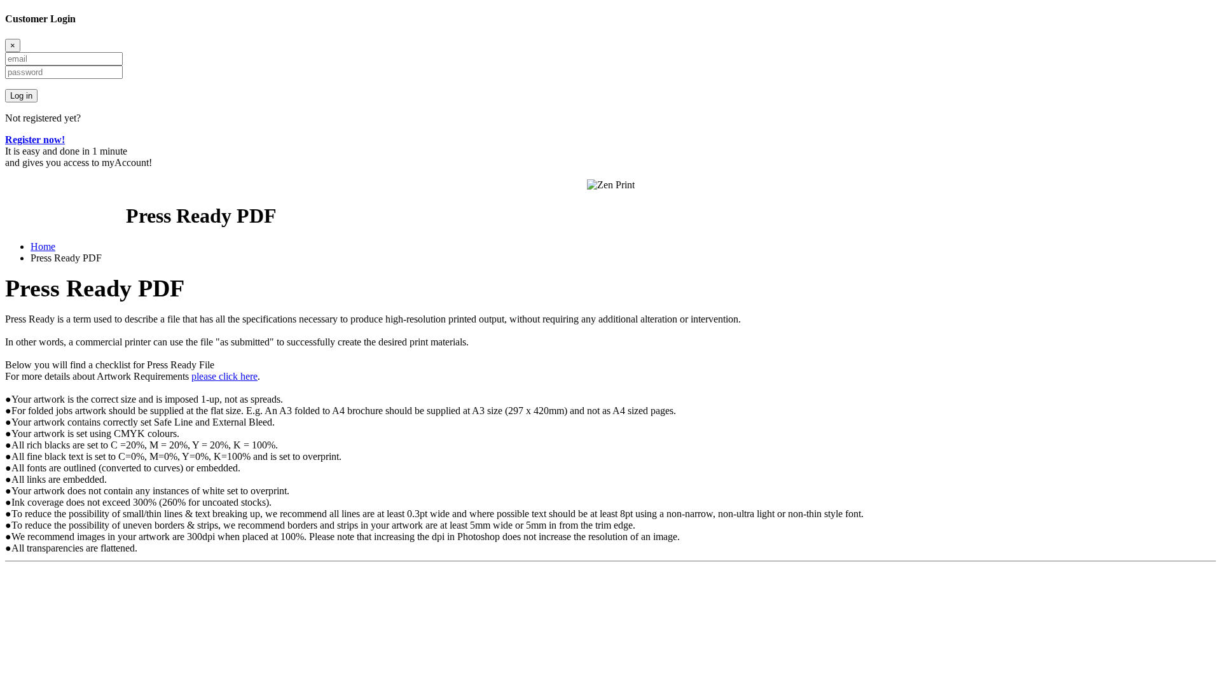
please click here (224, 376)
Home (43, 246)
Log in (21, 96)
